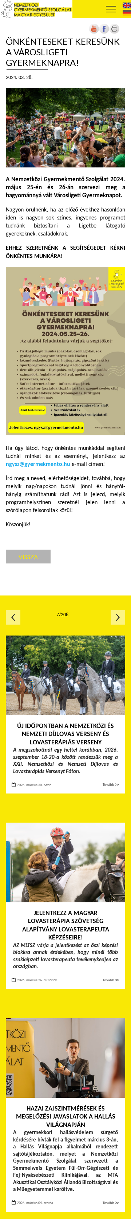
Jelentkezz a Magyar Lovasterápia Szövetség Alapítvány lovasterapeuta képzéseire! (65, 926)
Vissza (28, 556)
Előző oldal (13, 617)
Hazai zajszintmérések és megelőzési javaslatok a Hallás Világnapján (65, 1117)
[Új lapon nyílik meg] (104, 32)
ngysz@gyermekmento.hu (38, 464)
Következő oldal (118, 617)
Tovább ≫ (111, 785)
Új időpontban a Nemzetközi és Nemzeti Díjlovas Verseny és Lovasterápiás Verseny (65, 734)
